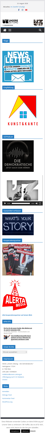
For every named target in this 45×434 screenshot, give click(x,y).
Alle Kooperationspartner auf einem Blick (17, 315)
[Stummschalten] (37, 203)
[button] (22, 190)
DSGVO (4, 380)
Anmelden (5, 391)
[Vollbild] (40, 203)
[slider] (21, 203)
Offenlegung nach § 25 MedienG (13, 377)
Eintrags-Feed (7, 395)
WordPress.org (7, 402)
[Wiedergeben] (5, 203)
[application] (22, 190)
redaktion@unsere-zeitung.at (12, 374)
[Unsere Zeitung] (22, 19)
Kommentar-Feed (8, 398)
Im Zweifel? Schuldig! (18, 7)
